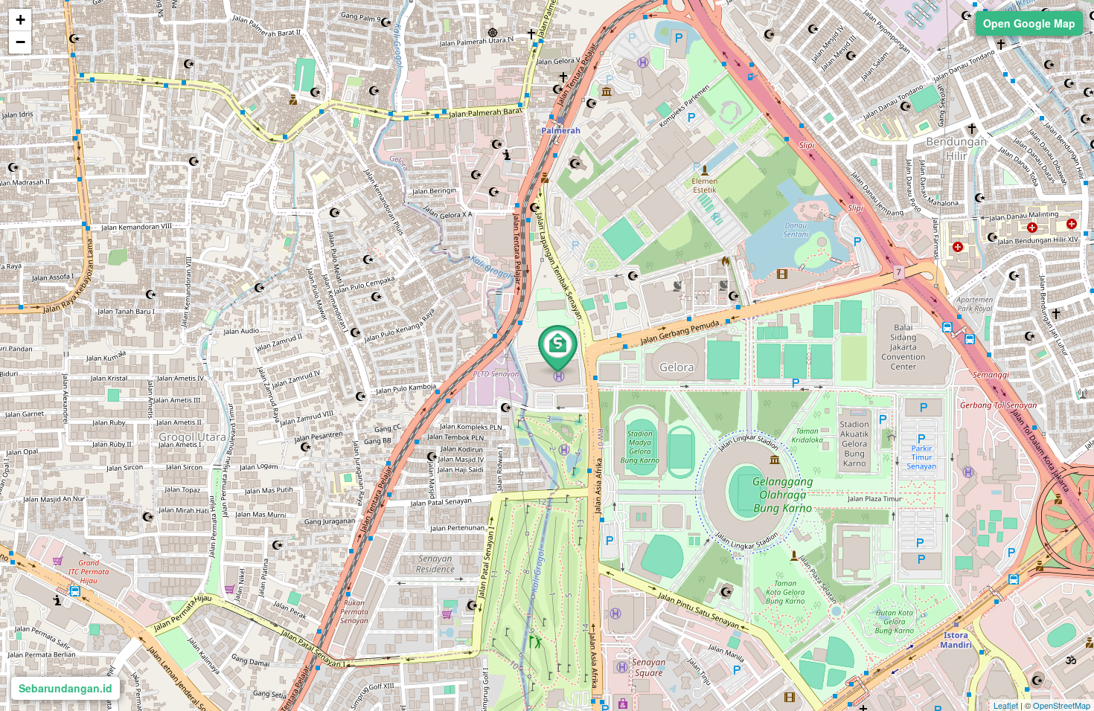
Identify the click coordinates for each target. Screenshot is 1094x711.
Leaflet (1006, 705)
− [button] (20, 42)
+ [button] (20, 19)
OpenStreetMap (1061, 705)
